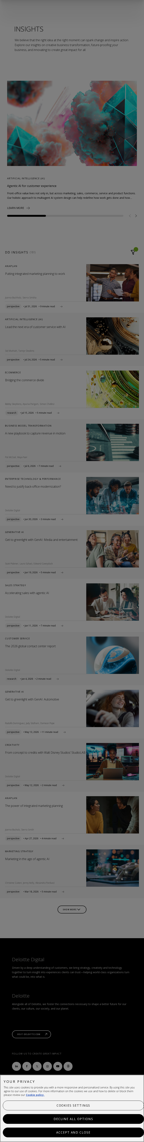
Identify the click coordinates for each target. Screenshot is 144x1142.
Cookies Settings (73, 1105)
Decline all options (73, 1119)
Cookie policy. (35, 1095)
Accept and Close (73, 1132)
